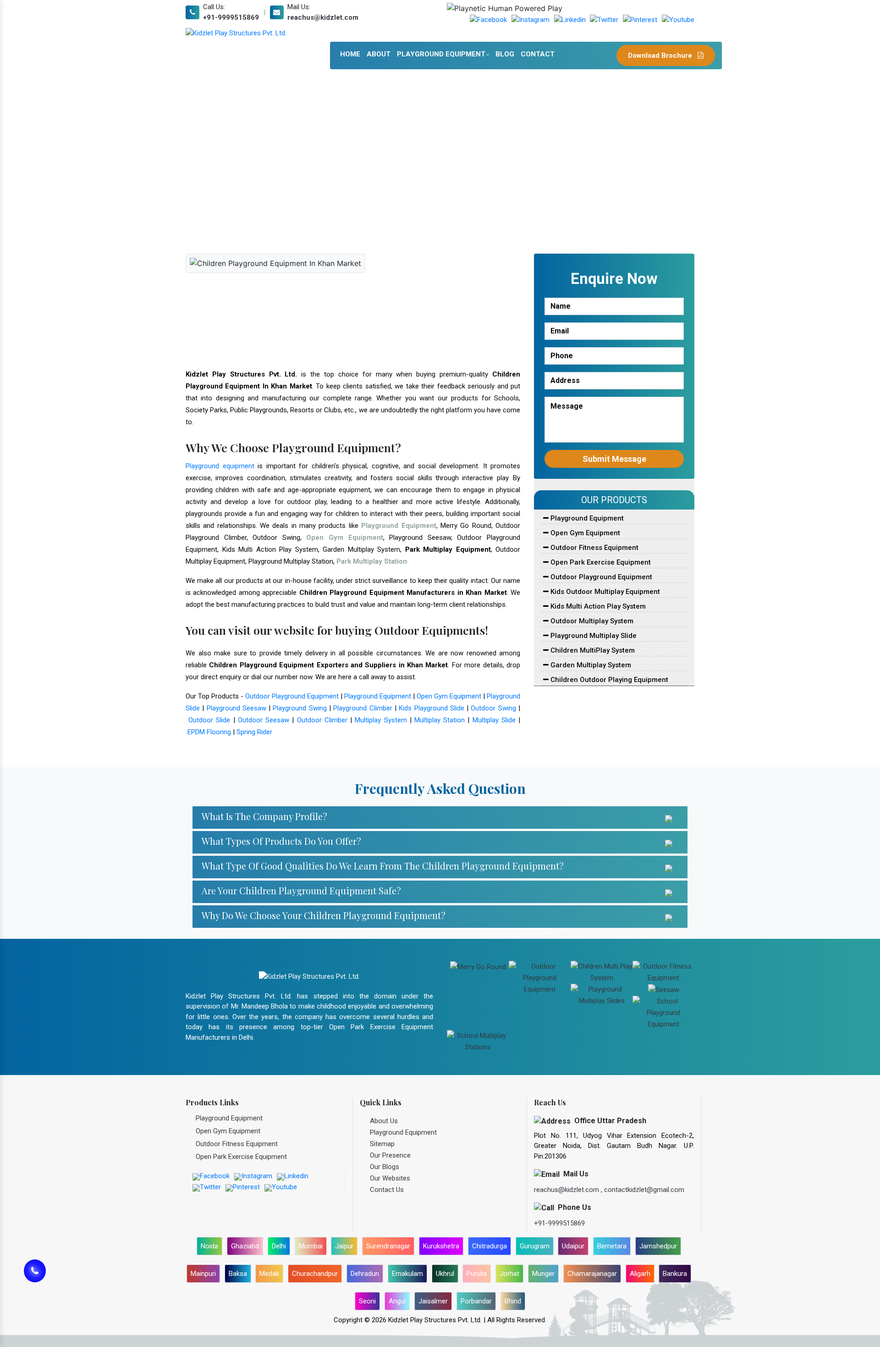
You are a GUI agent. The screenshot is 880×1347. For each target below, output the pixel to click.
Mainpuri (203, 1273)
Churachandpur (315, 1273)
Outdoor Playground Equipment (292, 696)
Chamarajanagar (592, 1273)
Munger (543, 1273)
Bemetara (612, 1246)
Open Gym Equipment (449, 696)
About (378, 54)
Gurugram (535, 1246)
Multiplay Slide (494, 720)
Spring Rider (254, 732)
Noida (209, 1246)
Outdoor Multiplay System (591, 621)
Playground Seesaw (236, 708)
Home (350, 54)
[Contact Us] (35, 1276)
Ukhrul (445, 1273)
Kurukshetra (441, 1246)
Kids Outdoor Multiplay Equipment (604, 592)
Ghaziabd (245, 1246)
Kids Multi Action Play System (597, 606)
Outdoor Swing (493, 708)
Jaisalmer (433, 1301)
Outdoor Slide (209, 720)
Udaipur (573, 1246)
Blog (504, 54)
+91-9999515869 (231, 17)
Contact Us (387, 1190)
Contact (538, 54)
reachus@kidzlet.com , (569, 1190)
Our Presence (390, 1155)
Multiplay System (381, 720)
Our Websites (390, 1178)
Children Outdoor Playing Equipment (608, 680)
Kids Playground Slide (431, 708)
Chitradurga (489, 1246)
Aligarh (640, 1273)
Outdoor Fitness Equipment (593, 547)
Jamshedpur (658, 1246)
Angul (397, 1301)
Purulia (477, 1273)
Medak (269, 1273)
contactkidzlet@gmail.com (644, 1190)
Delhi (279, 1246)
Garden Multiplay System (590, 665)
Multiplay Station (439, 720)
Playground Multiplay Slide (593, 636)
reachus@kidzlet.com (322, 17)
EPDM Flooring (209, 732)
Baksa (238, 1273)
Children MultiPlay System (592, 650)
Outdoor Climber (322, 720)
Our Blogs (384, 1167)
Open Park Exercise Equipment (600, 562)
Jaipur (344, 1246)
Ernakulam (407, 1273)
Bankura (675, 1273)
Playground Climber (362, 708)
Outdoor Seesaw (263, 720)
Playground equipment (220, 466)
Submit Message (614, 459)
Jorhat (509, 1273)
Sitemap (382, 1144)
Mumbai (311, 1246)
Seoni (367, 1301)
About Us (384, 1121)
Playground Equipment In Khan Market (379, 176)
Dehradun (365, 1273)
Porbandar (476, 1301)
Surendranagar (388, 1246)
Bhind (513, 1301)
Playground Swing (299, 708)
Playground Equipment (441, 54)
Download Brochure (661, 55)
